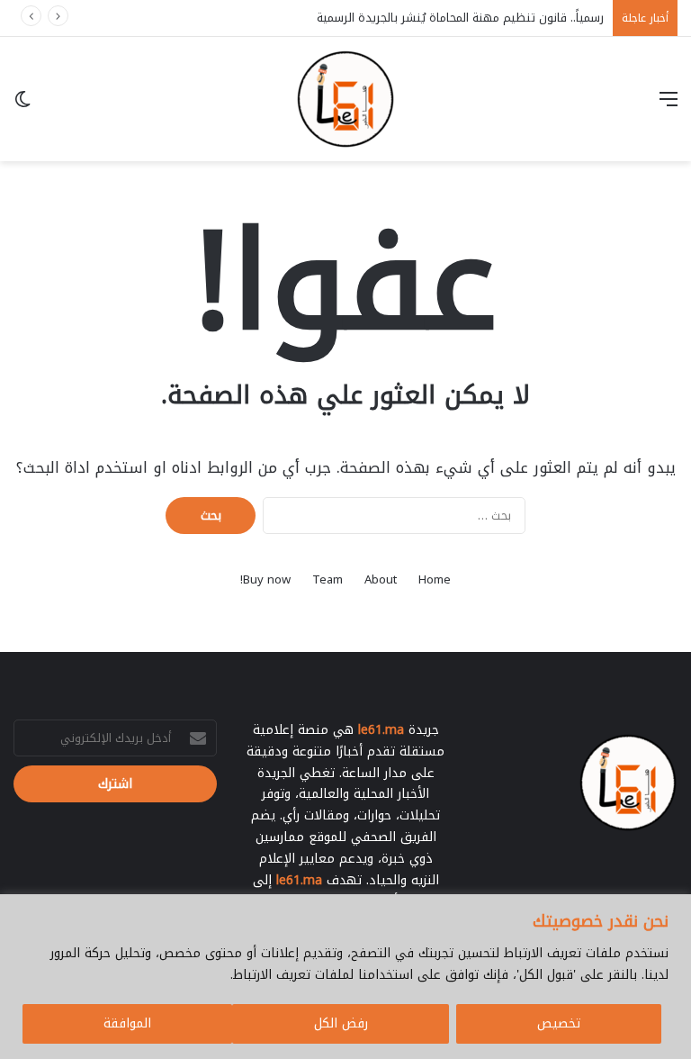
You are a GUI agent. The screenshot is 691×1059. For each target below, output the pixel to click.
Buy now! (265, 579)
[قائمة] (669, 106)
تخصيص (558, 1023)
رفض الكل (341, 1023)
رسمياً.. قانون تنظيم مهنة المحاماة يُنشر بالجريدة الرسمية (460, 17)
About (380, 579)
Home (434, 579)
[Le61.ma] (345, 99)
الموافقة (127, 1023)
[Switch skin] (22, 106)
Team (327, 579)
